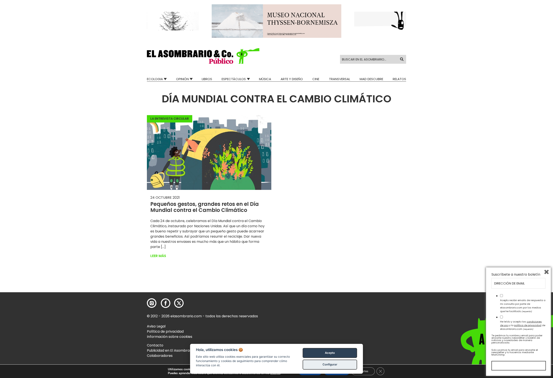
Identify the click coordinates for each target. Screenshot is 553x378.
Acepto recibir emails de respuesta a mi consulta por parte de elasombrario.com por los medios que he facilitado (522, 306)
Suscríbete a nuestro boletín (515, 274)
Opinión (182, 79)
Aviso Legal (156, 326)
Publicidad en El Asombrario (170, 350)
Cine (315, 79)
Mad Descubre (371, 79)
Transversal (339, 79)
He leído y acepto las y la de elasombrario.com (522, 325)
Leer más (158, 255)
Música (265, 79)
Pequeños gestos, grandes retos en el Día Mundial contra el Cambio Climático (204, 207)
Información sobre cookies (169, 336)
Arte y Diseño (292, 79)
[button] (203, 56)
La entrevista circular (169, 118)
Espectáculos (234, 79)
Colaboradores (160, 355)
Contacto (155, 345)
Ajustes (363, 371)
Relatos (399, 79)
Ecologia (155, 79)
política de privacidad (527, 325)
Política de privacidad (165, 331)
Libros (207, 79)
